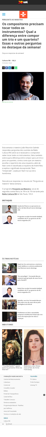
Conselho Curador (9, 388)
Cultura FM (7, 421)
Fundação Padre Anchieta (13, 376)
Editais (6, 391)
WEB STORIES (7, 324)
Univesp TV (33, 385)
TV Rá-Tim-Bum (34, 382)
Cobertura (7, 382)
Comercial (7, 385)
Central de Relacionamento (12, 379)
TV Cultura (23, 14)
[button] (3, 67)
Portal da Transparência (11, 394)
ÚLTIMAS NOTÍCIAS (10, 258)
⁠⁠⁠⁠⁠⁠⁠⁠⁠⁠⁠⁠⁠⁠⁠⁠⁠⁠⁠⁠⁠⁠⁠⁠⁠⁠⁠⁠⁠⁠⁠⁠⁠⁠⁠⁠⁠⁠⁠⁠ (21, 189)
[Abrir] (4, 14)
